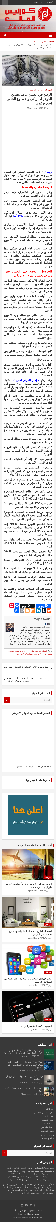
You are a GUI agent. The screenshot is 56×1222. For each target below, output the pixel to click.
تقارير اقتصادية (46, 90)
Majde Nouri (32, 108)
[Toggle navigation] (50, 35)
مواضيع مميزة (33, 90)
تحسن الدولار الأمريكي (43, 654)
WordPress (37, 1217)
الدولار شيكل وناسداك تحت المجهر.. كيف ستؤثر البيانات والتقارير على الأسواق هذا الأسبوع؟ (25, 1065)
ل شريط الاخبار (47, 1134)
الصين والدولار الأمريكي (16, 651)
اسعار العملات (48, 1120)
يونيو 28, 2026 (37, 1071)
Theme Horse (33, 1214)
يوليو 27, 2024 (46, 1029)
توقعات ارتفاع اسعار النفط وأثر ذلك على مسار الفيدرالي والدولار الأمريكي (26, 679)
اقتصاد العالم (48, 1123)
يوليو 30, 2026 (37, 1056)
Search (7, 700)
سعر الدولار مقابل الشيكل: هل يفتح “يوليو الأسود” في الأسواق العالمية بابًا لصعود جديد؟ (23, 1051)
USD (50, 766)
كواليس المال (20, 1210)
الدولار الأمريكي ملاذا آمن (37, 651)
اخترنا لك (48, 878)
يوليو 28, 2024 (46, 985)
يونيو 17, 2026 (37, 1082)
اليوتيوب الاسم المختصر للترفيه (36, 1026)
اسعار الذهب (48, 1116)
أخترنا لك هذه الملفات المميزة (35, 845)
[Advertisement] (28, 140)
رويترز (48, 171)
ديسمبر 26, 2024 (45, 891)
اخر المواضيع (44, 1044)
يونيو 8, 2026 (38, 1094)
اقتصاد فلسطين (47, 1127)
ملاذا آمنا (18, 216)
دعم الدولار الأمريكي (25, 654)
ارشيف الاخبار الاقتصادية (43, 1112)
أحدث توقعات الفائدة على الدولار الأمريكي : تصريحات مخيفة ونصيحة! (26, 668)
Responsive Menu (5, 2)
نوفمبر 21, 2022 (45, 108)
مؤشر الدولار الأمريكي (25, 380)
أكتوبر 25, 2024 (46, 938)
